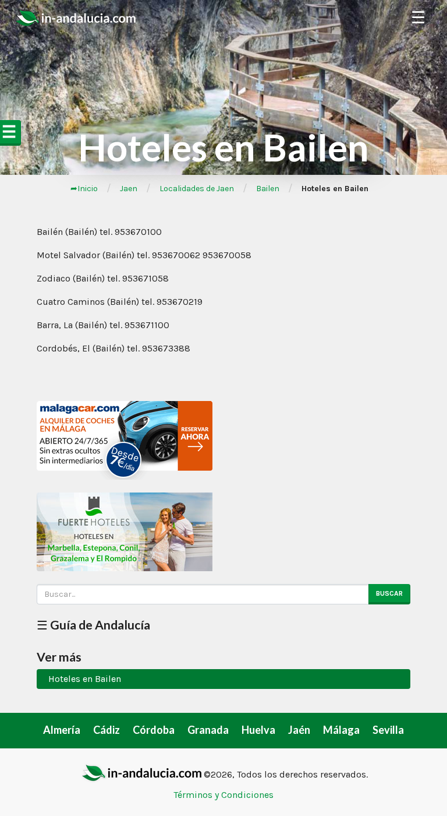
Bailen (267, 189)
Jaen (128, 189)
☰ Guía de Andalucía (93, 624)
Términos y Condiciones (223, 794)
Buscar (389, 593)
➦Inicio (84, 189)
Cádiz (106, 729)
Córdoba (154, 729)
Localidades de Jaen (196, 189)
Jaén (299, 729)
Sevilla (388, 729)
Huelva (258, 729)
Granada (208, 729)
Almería (61, 729)
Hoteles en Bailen (84, 678)
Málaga (341, 729)
